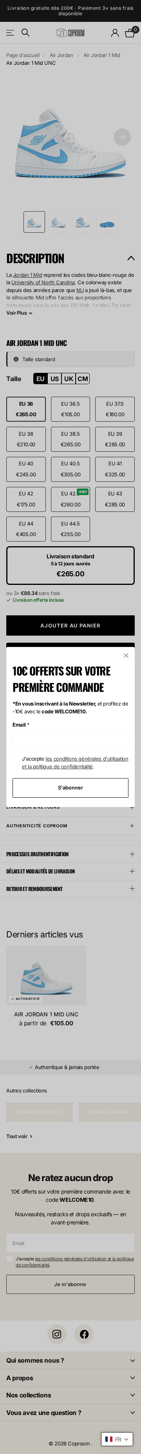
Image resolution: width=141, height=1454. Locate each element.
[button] (117, 1439)
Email (21, 725)
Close (126, 655)
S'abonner (70, 787)
